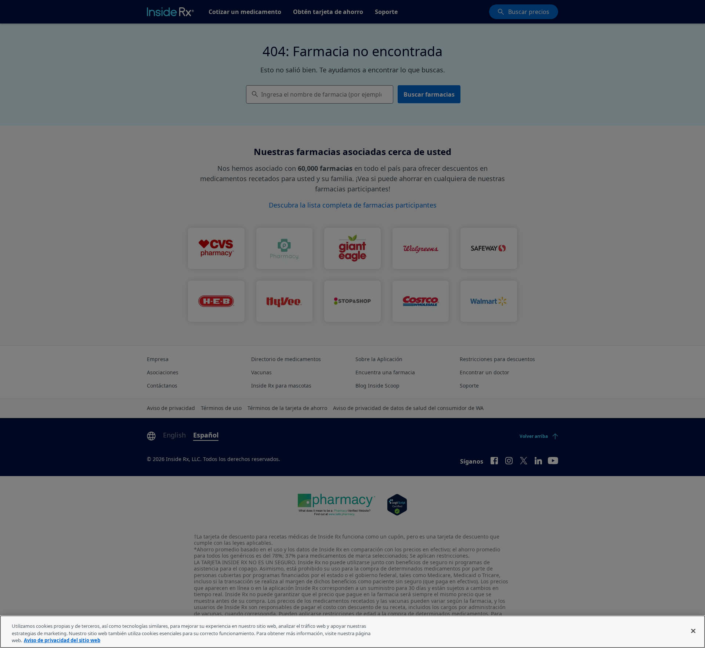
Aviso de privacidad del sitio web (62, 640)
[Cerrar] (693, 631)
